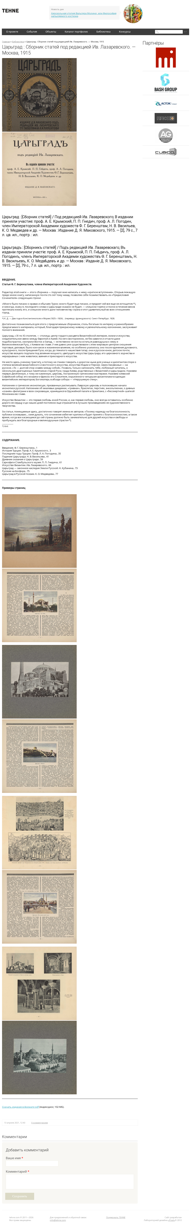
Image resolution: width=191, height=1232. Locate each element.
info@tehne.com (58, 1220)
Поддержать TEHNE (115, 1217)
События (32, 31)
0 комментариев (39, 1122)
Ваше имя (14, 1158)
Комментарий (17, 1172)
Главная (6, 41)
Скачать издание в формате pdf (20, 1107)
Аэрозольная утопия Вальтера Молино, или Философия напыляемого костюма (83, 15)
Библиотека (103, 31)
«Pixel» (171, 1220)
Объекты (51, 31)
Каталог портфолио (76, 31)
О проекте (12, 31)
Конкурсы (125, 31)
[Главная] (10, 11)
